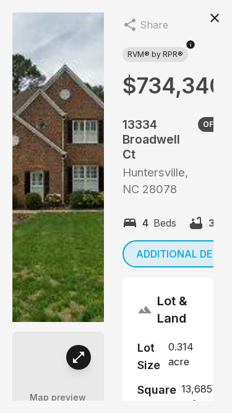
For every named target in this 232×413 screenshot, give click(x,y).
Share (154, 25)
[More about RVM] (190, 51)
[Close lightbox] (214, 17)
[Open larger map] (78, 357)
